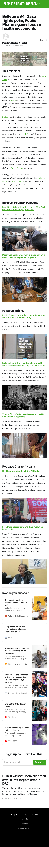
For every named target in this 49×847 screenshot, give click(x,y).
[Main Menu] (45, 4)
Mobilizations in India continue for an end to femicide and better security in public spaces (23, 364)
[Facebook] (27, 819)
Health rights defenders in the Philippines (21, 471)
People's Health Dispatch (14, 43)
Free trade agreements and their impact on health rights (22, 528)
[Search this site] (40, 4)
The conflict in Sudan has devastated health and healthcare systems (23, 415)
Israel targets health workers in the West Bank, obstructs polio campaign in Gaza (24, 208)
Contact (25, 824)
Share (42, 40)
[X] (22, 819)
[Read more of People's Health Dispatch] (5, 36)
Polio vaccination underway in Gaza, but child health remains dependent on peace (23, 256)
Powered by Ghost (25, 829)
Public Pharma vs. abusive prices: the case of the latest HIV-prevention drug (23, 316)
